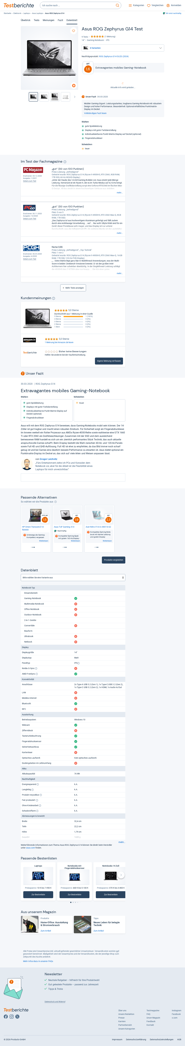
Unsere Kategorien (126, 1029)
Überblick (25, 20)
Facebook (176, 1014)
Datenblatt (71, 20)
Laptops (26, 13)
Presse (121, 1018)
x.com (174, 1018)
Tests (36, 20)
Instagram (176, 1010)
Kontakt (150, 1025)
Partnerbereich (125, 1025)
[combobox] (77, 5)
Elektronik (17, 13)
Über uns (122, 1010)
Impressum (117, 1039)
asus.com (30, 848)
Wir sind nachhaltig (173, 13)
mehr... (120, 192)
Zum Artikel (46, 931)
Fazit (60, 20)
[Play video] (74, 85)
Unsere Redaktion (126, 1014)
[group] (44, 96)
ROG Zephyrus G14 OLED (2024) (114, 56)
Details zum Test (29, 219)
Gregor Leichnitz (48, 459)
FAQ (148, 1014)
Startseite (7, 13)
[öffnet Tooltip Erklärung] (64, 161)
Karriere (122, 1021)
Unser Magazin (153, 1018)
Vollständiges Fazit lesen (95, 113)
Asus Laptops (37, 13)
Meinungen (48, 20)
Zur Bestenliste (39, 895)
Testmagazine (153, 1010)
